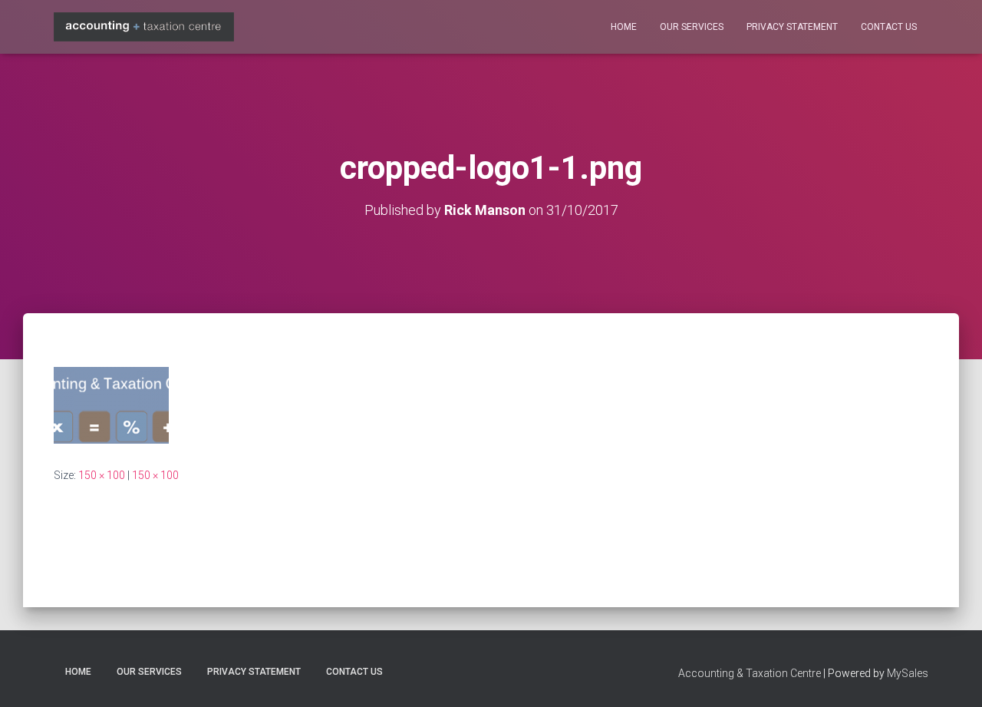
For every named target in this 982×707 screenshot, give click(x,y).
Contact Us (889, 26)
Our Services (691, 26)
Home (624, 26)
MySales (907, 673)
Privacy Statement (792, 26)
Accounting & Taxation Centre (749, 673)
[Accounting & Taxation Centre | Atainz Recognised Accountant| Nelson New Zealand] (144, 26)
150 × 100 (101, 475)
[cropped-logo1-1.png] (111, 404)
